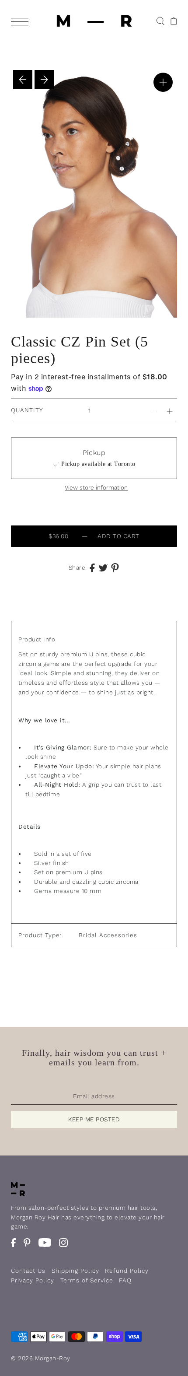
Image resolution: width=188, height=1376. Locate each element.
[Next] (44, 79)
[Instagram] (66, 1247)
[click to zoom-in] (163, 82)
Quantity (27, 409)
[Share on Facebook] (92, 567)
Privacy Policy (32, 1280)
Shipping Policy (75, 1270)
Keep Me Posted (94, 1119)
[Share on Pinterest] (115, 568)
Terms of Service (86, 1280)
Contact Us (28, 1270)
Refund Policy (127, 1270)
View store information (96, 488)
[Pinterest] (30, 1247)
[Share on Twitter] (103, 567)
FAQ (125, 1280)
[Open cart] (174, 20)
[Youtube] (47, 1247)
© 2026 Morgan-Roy (40, 1358)
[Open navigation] (22, 20)
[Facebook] (16, 1247)
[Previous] (22, 79)
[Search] (160, 20)
